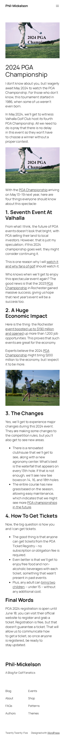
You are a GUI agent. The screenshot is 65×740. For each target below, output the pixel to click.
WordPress (53, 732)
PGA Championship (33, 190)
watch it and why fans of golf (31, 264)
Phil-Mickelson (16, 6)
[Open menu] (57, 6)
